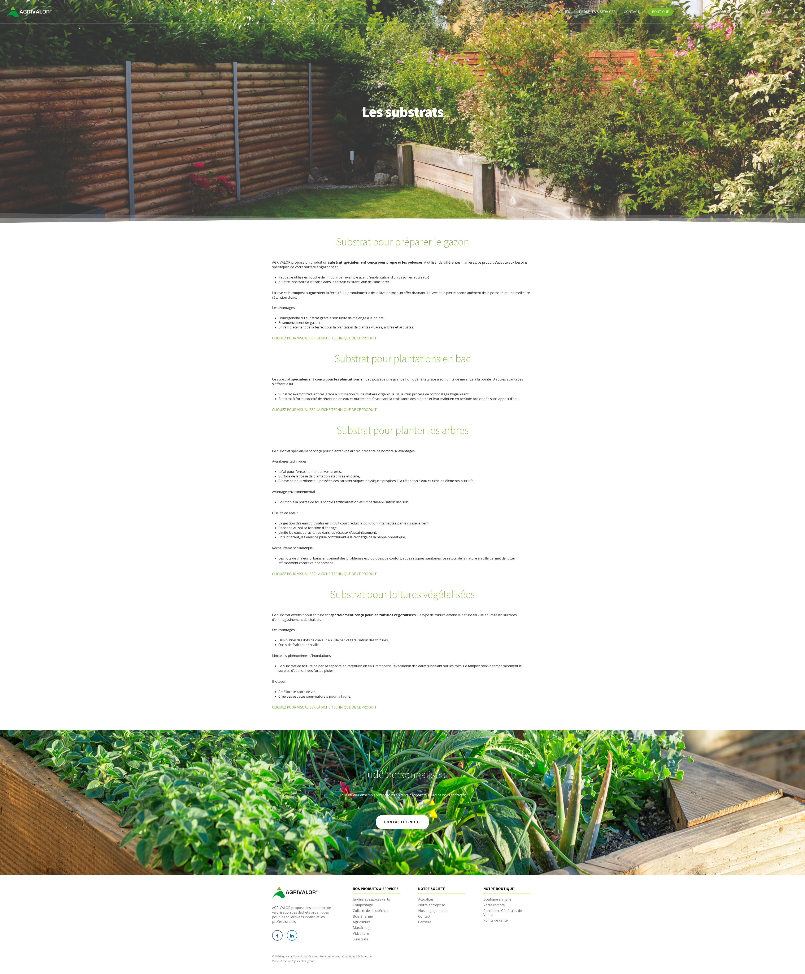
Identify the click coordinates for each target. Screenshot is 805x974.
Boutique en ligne (497, 899)
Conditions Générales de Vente (502, 913)
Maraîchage (362, 928)
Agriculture (361, 922)
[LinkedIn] (292, 935)
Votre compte (494, 905)
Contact (424, 916)
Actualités (426, 899)
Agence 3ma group (303, 961)
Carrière (424, 922)
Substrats (360, 939)
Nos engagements (432, 911)
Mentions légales (330, 956)
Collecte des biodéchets (371, 911)
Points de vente (495, 920)
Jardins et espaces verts (371, 899)
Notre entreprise (431, 905)
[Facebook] (277, 935)
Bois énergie (363, 916)
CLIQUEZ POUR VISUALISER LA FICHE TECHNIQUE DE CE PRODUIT (324, 338)
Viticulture (361, 934)
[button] (796, 11)
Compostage (363, 905)
